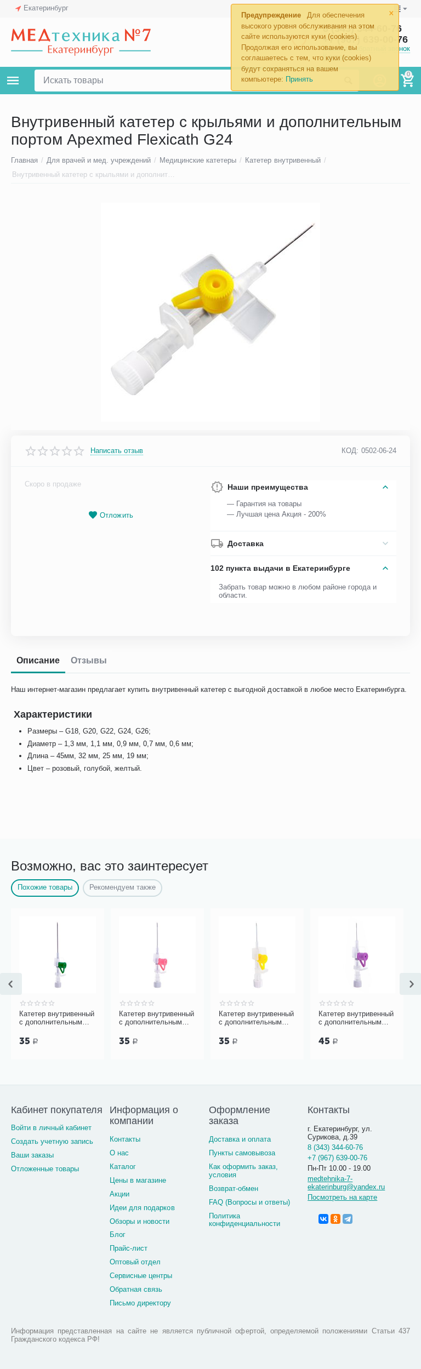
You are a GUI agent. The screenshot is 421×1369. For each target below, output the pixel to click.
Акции (119, 1194)
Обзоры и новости (139, 1221)
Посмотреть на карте (342, 1197)
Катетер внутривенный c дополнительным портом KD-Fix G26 (334, 1018)
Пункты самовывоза (242, 1153)
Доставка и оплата (240, 1139)
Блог (118, 1234)
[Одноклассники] (335, 1219)
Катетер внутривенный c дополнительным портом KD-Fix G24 (234, 1018)
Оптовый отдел (135, 1262)
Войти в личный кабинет (51, 1128)
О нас (119, 1153)
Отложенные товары (45, 1169)
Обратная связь (136, 1289)
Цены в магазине (138, 1180)
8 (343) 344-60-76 (335, 1147)
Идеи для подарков (142, 1208)
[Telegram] (347, 1219)
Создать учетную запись (52, 1141)
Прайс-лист (128, 1248)
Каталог (123, 1166)
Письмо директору (140, 1303)
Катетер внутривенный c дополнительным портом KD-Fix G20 (134, 1018)
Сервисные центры (141, 1275)
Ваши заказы (32, 1155)
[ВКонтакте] (323, 1219)
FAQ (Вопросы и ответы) (249, 1202)
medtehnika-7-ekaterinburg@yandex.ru (346, 1183)
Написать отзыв (116, 451)
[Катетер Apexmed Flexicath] (210, 312)
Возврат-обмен (233, 1188)
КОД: (350, 450)
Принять (299, 79)
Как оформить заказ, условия (243, 1170)
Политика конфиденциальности (244, 1220)
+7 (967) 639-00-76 (337, 1158)
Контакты (125, 1139)
